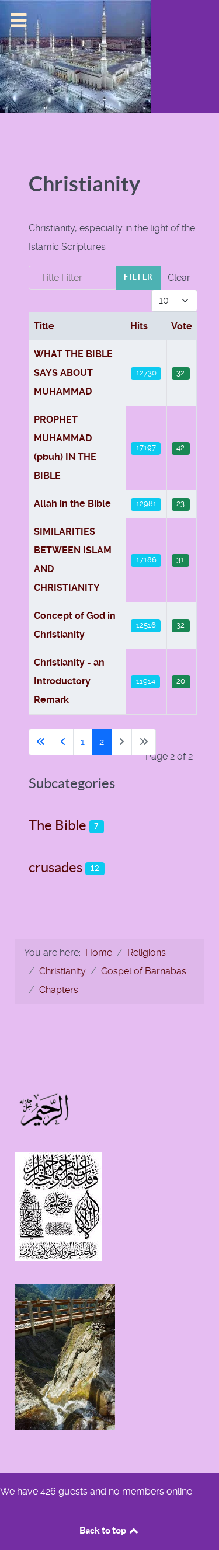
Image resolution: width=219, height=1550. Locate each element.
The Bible (57, 825)
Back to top (103, 1530)
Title (44, 326)
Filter (139, 277)
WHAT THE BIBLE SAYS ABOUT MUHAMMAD (73, 373)
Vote (181, 326)
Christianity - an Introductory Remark (69, 681)
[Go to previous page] (63, 742)
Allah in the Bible (72, 503)
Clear (179, 277)
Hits (139, 326)
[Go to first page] (41, 742)
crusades (55, 867)
